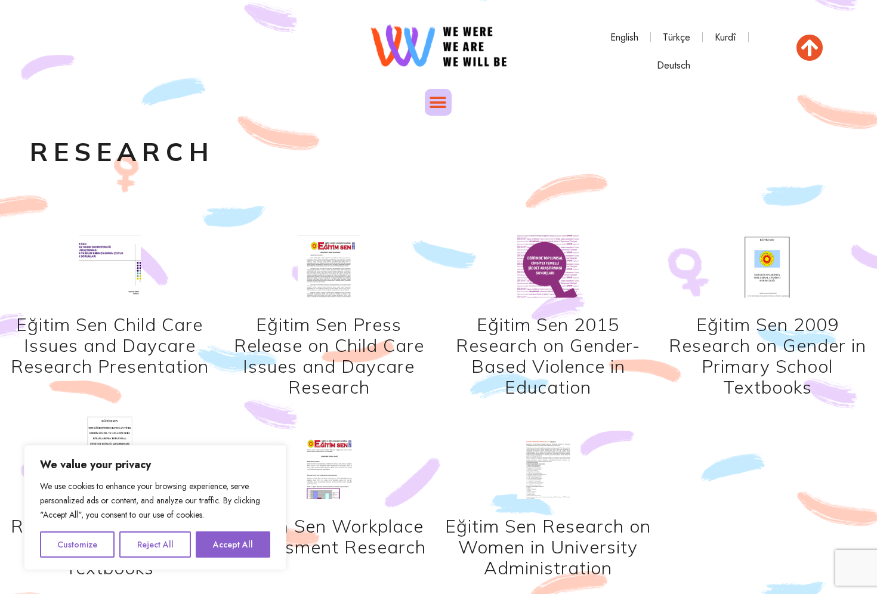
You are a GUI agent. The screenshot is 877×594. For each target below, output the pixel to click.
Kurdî (726, 37)
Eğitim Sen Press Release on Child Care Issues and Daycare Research (329, 355)
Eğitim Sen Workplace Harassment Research (328, 536)
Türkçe (677, 37)
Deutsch (674, 65)
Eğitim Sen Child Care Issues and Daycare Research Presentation (110, 345)
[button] (438, 102)
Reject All (155, 544)
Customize (77, 544)
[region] (155, 507)
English (625, 37)
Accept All (233, 544)
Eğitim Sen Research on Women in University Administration (548, 547)
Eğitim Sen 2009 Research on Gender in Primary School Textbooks (767, 355)
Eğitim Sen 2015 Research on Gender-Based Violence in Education (548, 355)
